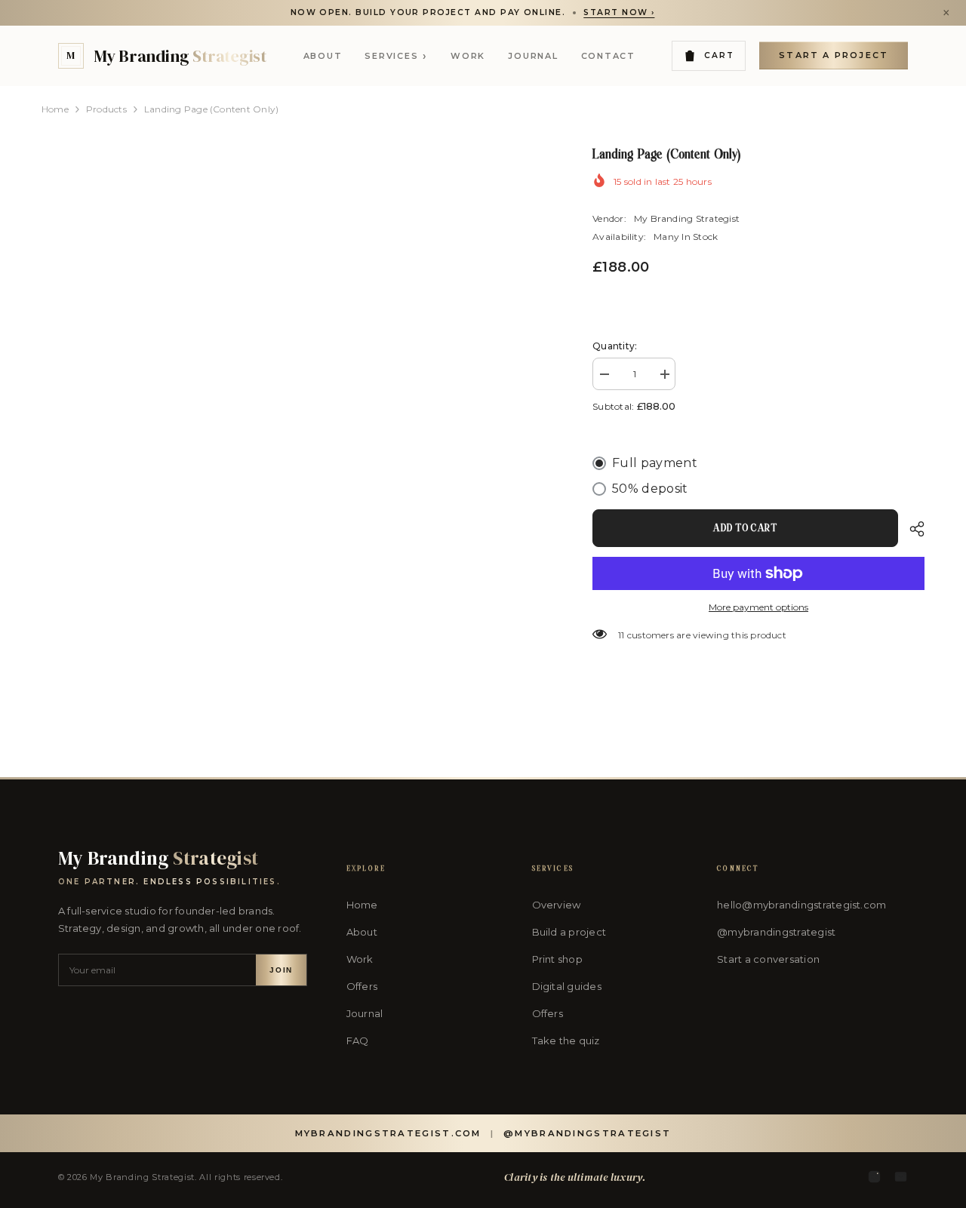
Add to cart (745, 528)
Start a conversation (768, 959)
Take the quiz (566, 1040)
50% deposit (650, 488)
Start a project (833, 55)
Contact (608, 56)
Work (468, 56)
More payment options (758, 607)
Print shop (557, 959)
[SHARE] (911, 529)
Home (55, 109)
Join (280, 970)
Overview (556, 905)
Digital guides (566, 986)
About (323, 56)
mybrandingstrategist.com (388, 1133)
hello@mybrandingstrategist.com (801, 905)
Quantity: (614, 346)
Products (106, 109)
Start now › (618, 12)
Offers (361, 986)
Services (396, 56)
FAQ (357, 1040)
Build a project (569, 932)
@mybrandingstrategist (776, 932)
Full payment (654, 463)
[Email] (901, 1177)
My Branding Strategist (687, 218)
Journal (533, 56)
